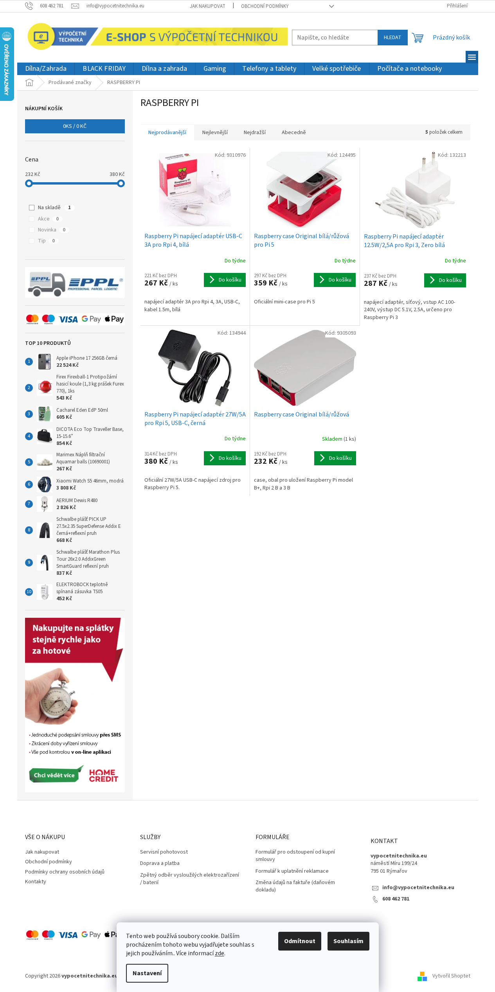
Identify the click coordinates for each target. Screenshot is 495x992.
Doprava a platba (160, 863)
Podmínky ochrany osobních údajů (64, 872)
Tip (46, 241)
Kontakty (35, 882)
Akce (48, 219)
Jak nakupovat (207, 6)
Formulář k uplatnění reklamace (292, 871)
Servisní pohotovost (164, 852)
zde (219, 953)
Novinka (51, 230)
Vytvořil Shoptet (451, 976)
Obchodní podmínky (265, 6)
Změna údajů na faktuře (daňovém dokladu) (295, 886)
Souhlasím (348, 941)
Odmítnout (299, 941)
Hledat (392, 37)
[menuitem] (46, 69)
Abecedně (294, 132)
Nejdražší (255, 132)
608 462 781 (395, 899)
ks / (74, 126)
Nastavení (147, 973)
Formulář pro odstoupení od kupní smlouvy (295, 855)
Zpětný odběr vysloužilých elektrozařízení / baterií (189, 879)
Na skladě (54, 208)
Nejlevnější (215, 132)
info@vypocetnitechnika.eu (418, 888)
